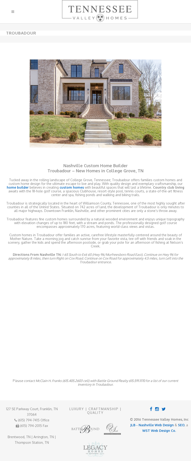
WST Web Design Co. (159, 431)
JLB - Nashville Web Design (152, 425)
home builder (18, 187)
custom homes (72, 187)
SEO (181, 425)
